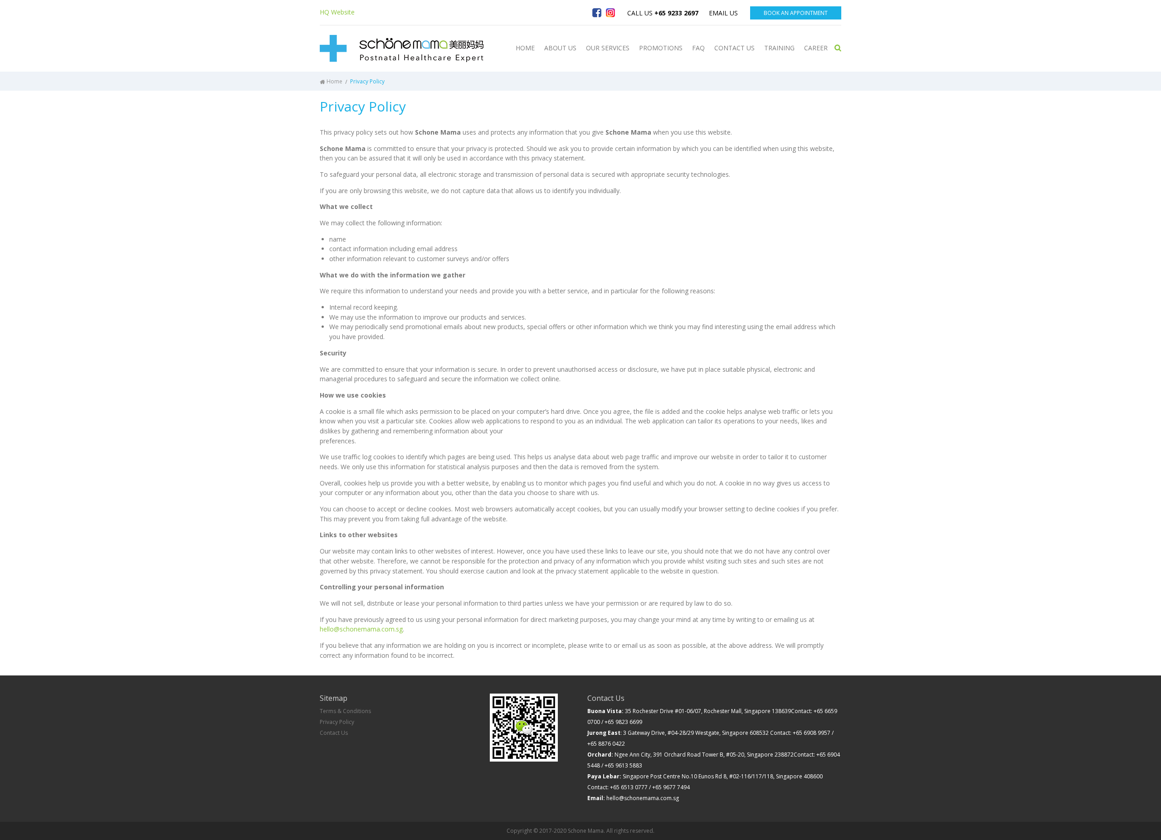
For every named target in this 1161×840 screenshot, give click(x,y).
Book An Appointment (796, 13)
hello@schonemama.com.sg (361, 629)
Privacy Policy (337, 722)
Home (334, 81)
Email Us (723, 13)
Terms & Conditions (345, 711)
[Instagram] (610, 12)
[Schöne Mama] (401, 48)
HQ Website (337, 12)
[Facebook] (596, 12)
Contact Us (334, 733)
